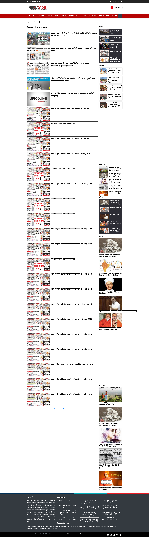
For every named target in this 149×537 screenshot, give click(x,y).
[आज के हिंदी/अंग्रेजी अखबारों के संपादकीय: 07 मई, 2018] (38, 115)
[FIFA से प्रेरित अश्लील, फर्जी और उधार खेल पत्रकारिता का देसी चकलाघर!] (38, 99)
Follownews (82, 534)
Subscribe (118, 7)
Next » (68, 409)
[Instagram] (116, 1)
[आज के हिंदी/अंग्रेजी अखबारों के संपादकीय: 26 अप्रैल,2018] (38, 235)
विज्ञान (57, 15)
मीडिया (64, 15)
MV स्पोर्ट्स (92, 15)
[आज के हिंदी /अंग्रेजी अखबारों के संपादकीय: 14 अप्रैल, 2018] (38, 370)
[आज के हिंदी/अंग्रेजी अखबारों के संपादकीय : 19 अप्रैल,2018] (38, 310)
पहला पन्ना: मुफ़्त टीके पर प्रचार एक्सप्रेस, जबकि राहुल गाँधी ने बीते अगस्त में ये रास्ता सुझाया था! (88, 514)
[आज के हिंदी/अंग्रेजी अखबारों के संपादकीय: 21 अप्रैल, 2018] (38, 295)
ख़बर (34, 15)
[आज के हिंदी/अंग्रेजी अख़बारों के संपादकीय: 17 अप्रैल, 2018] (38, 340)
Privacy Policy (66, 534)
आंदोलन (114, 15)
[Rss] (121, 1)
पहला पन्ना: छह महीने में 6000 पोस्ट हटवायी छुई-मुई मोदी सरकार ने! (110, 518)
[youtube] (118, 1)
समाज (50, 15)
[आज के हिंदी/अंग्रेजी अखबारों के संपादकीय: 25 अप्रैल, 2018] (38, 250)
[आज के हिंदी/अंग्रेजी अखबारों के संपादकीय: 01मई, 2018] (38, 160)
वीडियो (84, 15)
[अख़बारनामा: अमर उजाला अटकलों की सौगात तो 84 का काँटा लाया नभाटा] (38, 55)
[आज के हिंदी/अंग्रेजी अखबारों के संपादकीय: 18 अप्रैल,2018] (38, 325)
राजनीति (42, 15)
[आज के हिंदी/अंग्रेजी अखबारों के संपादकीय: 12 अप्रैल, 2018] (38, 400)
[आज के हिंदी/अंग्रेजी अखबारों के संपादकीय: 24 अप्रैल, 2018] (38, 280)
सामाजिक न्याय (74, 15)
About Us (74, 534)
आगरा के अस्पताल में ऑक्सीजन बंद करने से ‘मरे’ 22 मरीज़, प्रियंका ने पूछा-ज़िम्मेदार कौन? (68, 512)
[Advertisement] (110, 136)
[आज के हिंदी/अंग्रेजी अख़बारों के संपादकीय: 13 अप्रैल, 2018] (38, 385)
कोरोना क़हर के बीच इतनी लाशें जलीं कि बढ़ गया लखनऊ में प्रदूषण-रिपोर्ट (89, 520)
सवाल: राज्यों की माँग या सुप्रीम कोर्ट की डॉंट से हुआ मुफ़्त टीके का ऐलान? (89, 508)
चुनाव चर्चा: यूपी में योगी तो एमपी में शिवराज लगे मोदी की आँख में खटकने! (67, 518)
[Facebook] (110, 1)
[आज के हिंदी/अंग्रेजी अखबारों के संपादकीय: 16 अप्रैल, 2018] (38, 355)
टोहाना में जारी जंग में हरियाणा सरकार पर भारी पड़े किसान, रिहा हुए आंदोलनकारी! (89, 501)
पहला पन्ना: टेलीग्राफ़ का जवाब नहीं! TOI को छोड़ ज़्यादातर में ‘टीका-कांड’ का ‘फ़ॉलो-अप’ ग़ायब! (111, 507)
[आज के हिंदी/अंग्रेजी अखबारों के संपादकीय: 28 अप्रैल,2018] (38, 190)
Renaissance (104, 15)
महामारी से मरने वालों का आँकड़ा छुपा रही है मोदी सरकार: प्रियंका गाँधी (111, 513)
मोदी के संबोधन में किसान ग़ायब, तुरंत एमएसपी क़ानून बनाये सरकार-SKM (68, 501)
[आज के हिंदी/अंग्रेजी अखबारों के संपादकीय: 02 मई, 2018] (38, 145)
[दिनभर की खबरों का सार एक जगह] (38, 130)
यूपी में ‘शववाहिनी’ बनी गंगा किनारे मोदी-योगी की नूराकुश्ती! (110, 501)
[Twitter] (113, 1)
